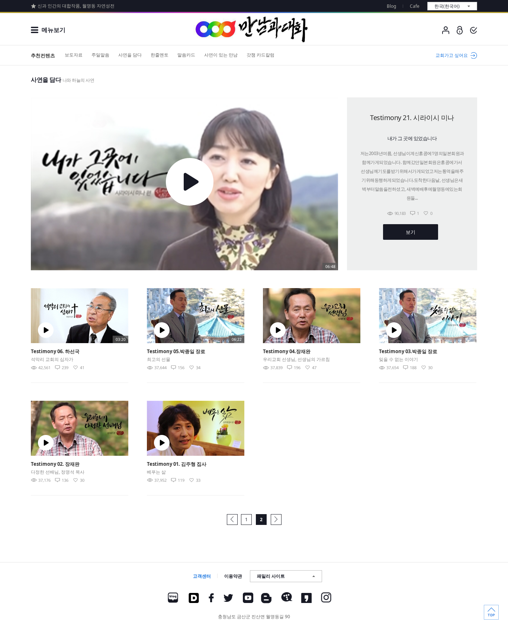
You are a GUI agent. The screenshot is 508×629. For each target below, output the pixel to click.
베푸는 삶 (156, 472)
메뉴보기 (53, 29)
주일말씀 (100, 55)
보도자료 (74, 55)
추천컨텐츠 (43, 55)
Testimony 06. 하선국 (55, 351)
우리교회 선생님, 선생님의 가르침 (296, 359)
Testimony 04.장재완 (287, 351)
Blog (391, 6)
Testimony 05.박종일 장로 (176, 351)
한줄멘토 (159, 55)
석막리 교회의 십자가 (52, 359)
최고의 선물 (158, 359)
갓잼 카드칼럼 (260, 55)
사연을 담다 (130, 55)
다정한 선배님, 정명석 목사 (57, 472)
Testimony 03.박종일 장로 (408, 351)
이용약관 (233, 576)
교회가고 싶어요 (451, 55)
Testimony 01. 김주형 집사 (176, 464)
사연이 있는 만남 (221, 55)
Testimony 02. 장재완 (55, 464)
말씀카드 (186, 55)
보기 (410, 232)
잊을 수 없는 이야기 (398, 359)
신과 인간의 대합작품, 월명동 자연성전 (76, 6)
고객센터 (202, 576)
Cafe (414, 6)
